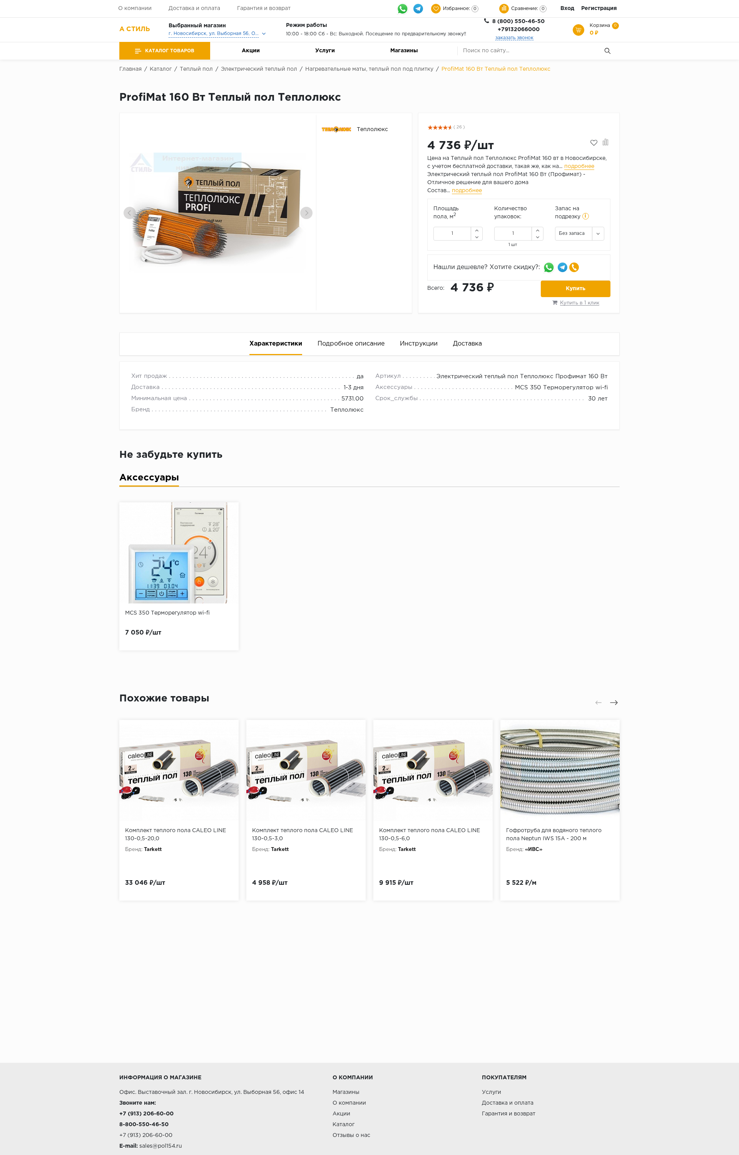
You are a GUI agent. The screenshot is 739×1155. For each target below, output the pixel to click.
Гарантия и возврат (264, 8)
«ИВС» (533, 850)
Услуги (325, 50)
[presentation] (130, 213)
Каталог (343, 1124)
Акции (251, 50)
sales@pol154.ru (160, 1146)
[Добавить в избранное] (594, 143)
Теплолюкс (347, 409)
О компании (135, 8)
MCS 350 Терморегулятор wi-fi (561, 387)
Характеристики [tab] (275, 344)
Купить (575, 288)
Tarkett (153, 850)
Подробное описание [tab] (351, 344)
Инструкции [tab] (419, 344)
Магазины (404, 50)
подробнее (579, 166)
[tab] (149, 479)
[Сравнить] (605, 143)
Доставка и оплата (194, 8)
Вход (567, 8)
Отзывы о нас (351, 1135)
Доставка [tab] (467, 344)
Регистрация (599, 8)
